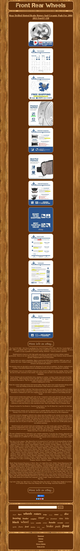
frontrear (54, 519)
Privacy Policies (40, 544)
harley (38, 527)
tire (47, 519)
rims (61, 518)
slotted (56, 514)
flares (21, 527)
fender (26, 518)
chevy (61, 514)
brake (49, 526)
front (65, 526)
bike (67, 518)
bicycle (14, 514)
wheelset (33, 527)
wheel (25, 522)
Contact (40, 541)
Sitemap (40, 539)
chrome (50, 514)
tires (41, 529)
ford (27, 526)
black (15, 522)
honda (52, 522)
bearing (17, 518)
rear (41, 518)
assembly (38, 523)
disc (66, 513)
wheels (27, 513)
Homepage (41, 536)
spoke (15, 527)
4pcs (19, 514)
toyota (32, 523)
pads (57, 526)
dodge (45, 514)
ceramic (60, 523)
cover (67, 523)
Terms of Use (41, 546)
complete (33, 519)
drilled (45, 523)
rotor (43, 527)
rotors (37, 513)
